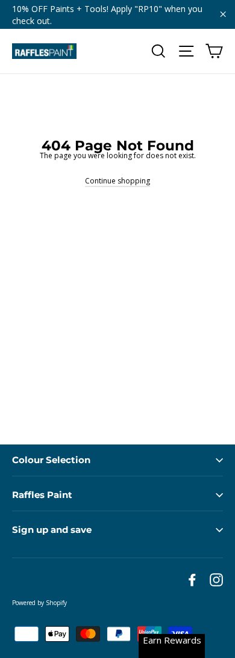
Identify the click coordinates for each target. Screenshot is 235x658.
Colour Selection (51, 460)
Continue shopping (117, 181)
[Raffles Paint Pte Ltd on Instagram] (216, 579)
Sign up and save (52, 529)
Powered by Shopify (39, 602)
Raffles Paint (42, 494)
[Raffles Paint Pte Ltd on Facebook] (192, 579)
